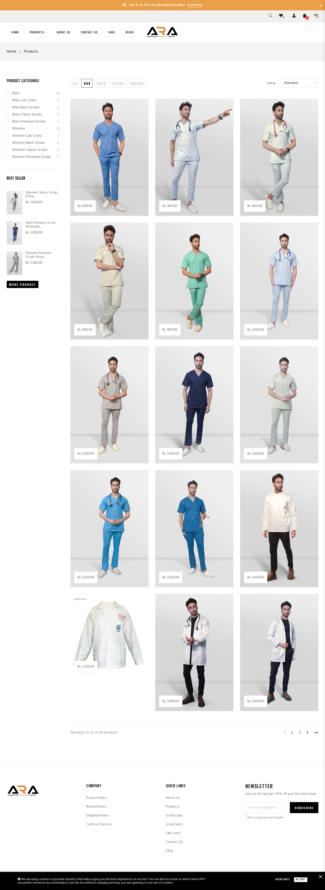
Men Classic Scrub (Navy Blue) (180, 442)
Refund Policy (96, 807)
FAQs (170, 851)
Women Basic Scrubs (35, 143)
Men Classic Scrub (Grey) (90, 442)
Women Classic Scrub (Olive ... (41, 194)
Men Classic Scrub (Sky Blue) (94, 566)
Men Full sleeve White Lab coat (96, 655)
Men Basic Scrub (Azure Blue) (95, 195)
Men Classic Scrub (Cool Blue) (264, 318)
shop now (194, 5)
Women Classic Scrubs (35, 150)
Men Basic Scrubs (35, 107)
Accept (301, 879)
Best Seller (16, 178)
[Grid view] (74, 83)
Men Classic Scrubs (35, 115)
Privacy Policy (96, 798)
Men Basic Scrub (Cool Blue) (178, 195)
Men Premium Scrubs (35, 122)
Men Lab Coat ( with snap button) (267, 690)
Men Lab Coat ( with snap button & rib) (187, 690)
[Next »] (315, 731)
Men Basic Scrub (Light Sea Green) (268, 195)
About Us (173, 798)
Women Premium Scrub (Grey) (38, 255)
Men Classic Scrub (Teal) (175, 566)
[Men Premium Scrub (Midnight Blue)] (14, 233)
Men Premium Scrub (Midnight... (40, 225)
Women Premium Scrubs (35, 157)
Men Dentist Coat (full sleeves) (265, 566)
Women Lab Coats (35, 136)
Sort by (271, 83)
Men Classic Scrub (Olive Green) (266, 442)
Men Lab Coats (35, 100)
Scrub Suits (174, 824)
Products (173, 807)
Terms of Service (98, 824)
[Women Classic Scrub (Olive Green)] (14, 202)
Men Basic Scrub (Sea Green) (179, 318)
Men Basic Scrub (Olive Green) (95, 318)
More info (282, 879)
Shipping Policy (97, 815)
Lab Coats (173, 833)
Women (35, 129)
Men (35, 93)
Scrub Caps (174, 815)
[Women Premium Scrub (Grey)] (14, 263)
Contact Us (174, 842)
